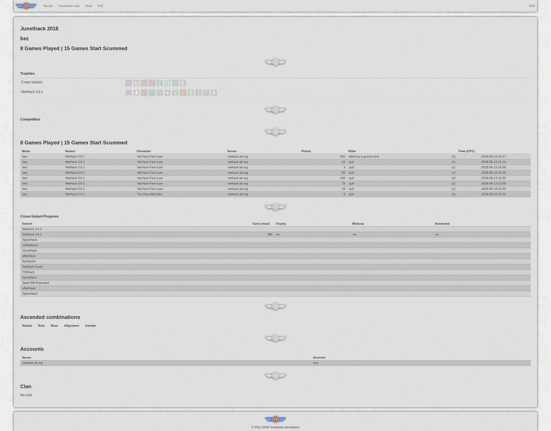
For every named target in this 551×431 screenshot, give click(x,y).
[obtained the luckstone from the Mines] (206, 95)
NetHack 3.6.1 (32, 92)
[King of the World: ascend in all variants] (129, 85)
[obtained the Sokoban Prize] (213, 95)
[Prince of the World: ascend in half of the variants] (137, 85)
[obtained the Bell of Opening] (199, 95)
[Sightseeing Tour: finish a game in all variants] (176, 85)
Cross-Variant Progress (39, 216)
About (88, 6)
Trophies (27, 73)
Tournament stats (69, 6)
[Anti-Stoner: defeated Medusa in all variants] (145, 85)
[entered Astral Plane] (137, 95)
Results (48, 6)
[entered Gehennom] (183, 95)
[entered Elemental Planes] (145, 95)
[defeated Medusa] (191, 95)
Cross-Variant (31, 82)
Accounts (32, 349)
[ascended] (129, 95)
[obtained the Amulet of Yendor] (152, 95)
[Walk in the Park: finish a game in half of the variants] (183, 85)
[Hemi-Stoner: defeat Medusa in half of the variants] (152, 85)
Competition (30, 119)
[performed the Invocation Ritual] (160, 95)
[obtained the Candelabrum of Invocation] (176, 95)
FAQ (100, 6)
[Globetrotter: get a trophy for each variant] (160, 85)
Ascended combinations (50, 317)
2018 (532, 6)
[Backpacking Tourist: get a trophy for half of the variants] (168, 85)
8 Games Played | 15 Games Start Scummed (73, 142)
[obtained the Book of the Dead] (168, 95)
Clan (25, 386)
